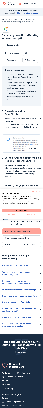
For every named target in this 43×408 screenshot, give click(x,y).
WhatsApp (9, 388)
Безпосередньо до (10, 395)
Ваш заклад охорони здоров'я (14, 405)
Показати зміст (13, 45)
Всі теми (25, 4)
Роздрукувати (12, 60)
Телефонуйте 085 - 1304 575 (18, 231)
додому (5, 19)
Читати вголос (13, 53)
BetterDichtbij (26, 19)
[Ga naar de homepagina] (9, 4)
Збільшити (33, 149)
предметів (15, 19)
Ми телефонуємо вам (14, 377)
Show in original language (27, 13)
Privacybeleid (36, 191)
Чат (6, 381)
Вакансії (33, 4)
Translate (32, 53)
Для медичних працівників (13, 402)
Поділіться (31, 60)
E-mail (7, 385)
